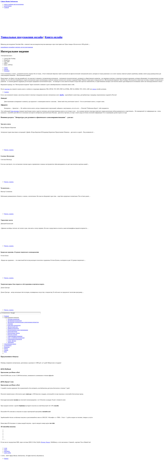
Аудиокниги (7, 345)
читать (94, 89)
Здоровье (10, 324)
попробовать (4, 47)
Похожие (6, 71)
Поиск (6, 348)
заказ (5, 449)
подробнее (12, 47)
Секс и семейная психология (16, 337)
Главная (6, 316)
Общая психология (13, 328)
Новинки (7, 347)
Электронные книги (10, 344)
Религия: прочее (12, 334)
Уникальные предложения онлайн (22, 37)
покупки (7, 89)
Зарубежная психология (15, 320)
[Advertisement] (52, 22)
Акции (6, 350)
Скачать (6, 92)
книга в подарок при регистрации (14, 4)
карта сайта (7, 452)
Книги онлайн (53, 37)
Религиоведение (12, 331)
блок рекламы (15, 111)
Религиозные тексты (14, 333)
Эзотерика (11, 342)
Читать (6, 69)
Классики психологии (14, 325)
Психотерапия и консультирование (18, 330)
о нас (5, 448)
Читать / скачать (8, 150)
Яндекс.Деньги (45, 442)
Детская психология (13, 319)
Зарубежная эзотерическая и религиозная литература (23, 322)
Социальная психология (15, 339)
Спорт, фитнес (12, 341)
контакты (7, 451)
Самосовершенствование (15, 336)
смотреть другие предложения (24, 47)
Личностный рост (13, 327)
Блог (5, 351)
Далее (6, 67)
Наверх (6, 458)
